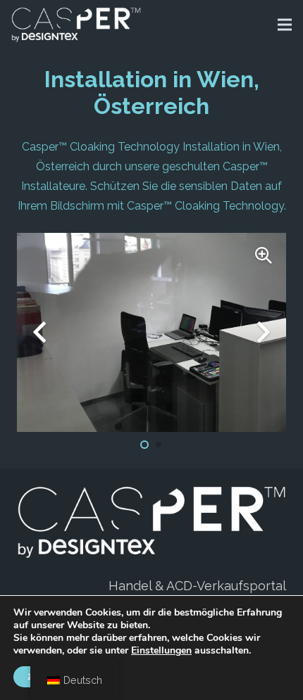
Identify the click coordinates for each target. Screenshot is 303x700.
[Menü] (284, 24)
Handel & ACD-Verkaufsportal (197, 585)
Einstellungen (161, 650)
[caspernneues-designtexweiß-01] (76, 24)
